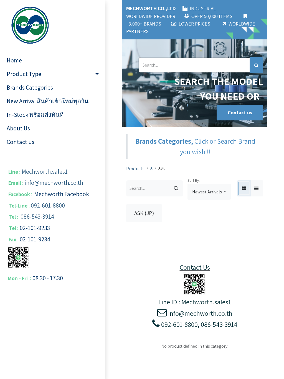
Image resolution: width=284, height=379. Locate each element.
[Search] (256, 65)
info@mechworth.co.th (53, 182)
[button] (209, 192)
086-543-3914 (37, 216)
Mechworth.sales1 (45, 171)
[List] (256, 188)
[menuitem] (52, 60)
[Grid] (244, 188)
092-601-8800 (48, 205)
